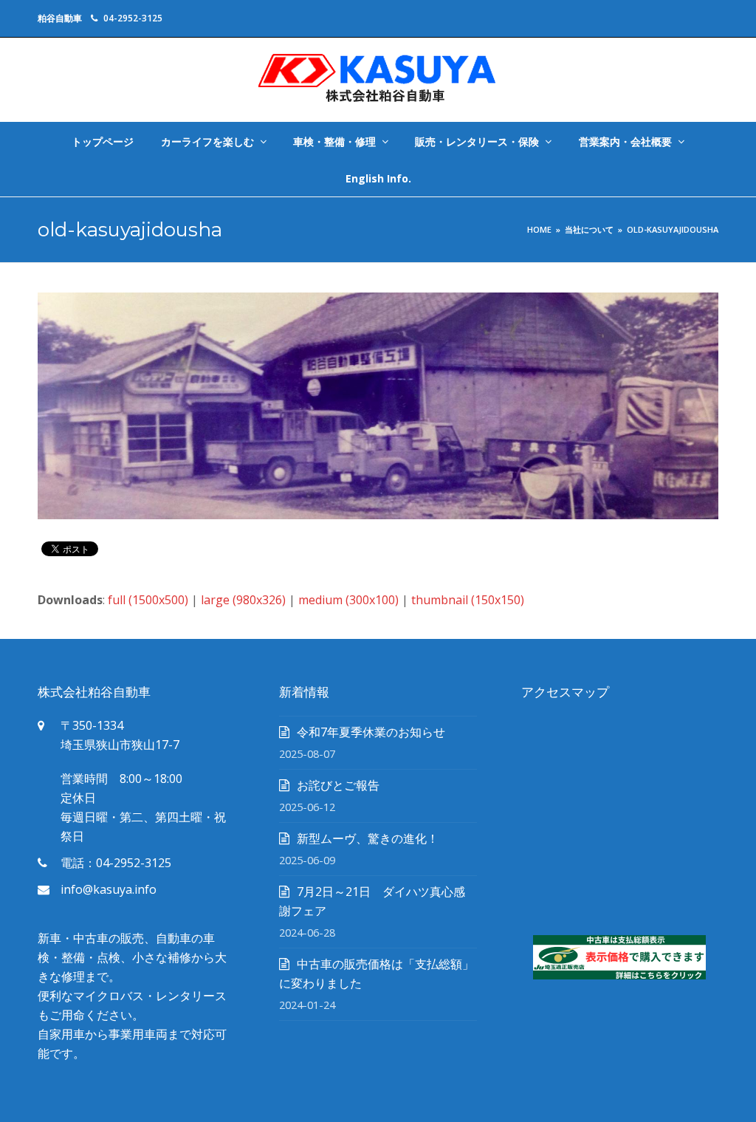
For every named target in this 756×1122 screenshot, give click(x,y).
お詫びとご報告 (338, 785)
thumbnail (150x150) (467, 600)
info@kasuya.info (109, 889)
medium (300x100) (348, 600)
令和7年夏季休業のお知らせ (371, 732)
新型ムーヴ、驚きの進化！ (368, 838)
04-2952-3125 (132, 18)
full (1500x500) (148, 600)
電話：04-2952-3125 (116, 863)
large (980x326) (243, 600)
